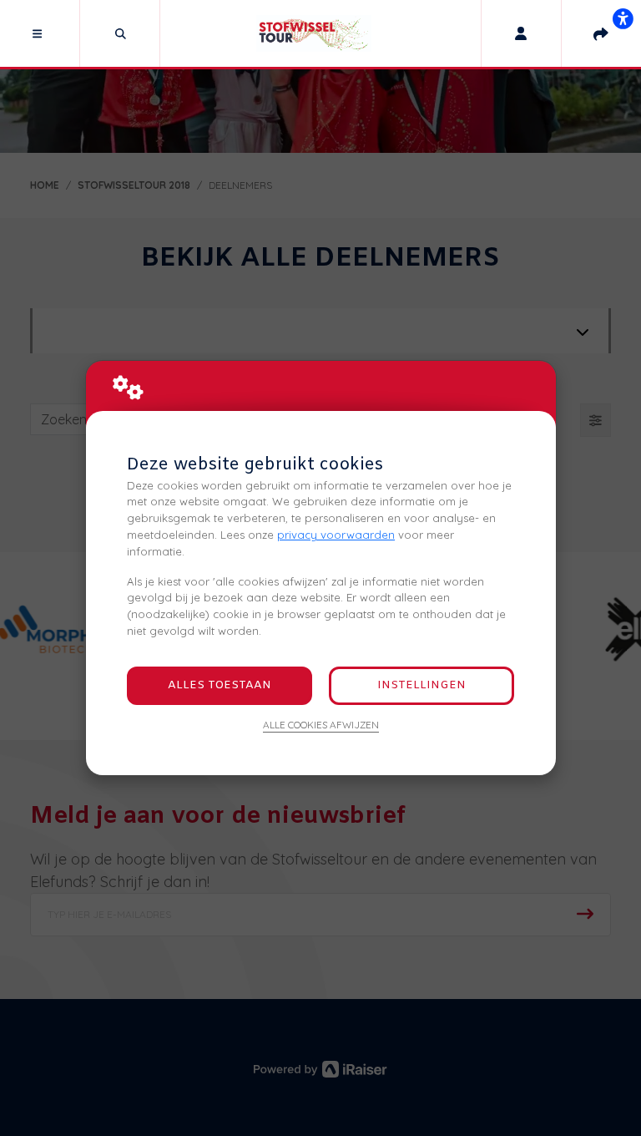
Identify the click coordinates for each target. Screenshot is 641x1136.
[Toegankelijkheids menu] (623, 18)
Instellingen (421, 685)
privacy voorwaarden (336, 534)
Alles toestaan (219, 685)
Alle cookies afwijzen (321, 724)
